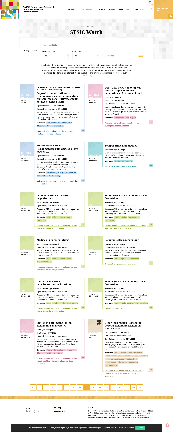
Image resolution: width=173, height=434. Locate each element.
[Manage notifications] (167, 425)
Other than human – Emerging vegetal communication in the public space (123, 325)
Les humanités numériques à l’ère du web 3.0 (57, 150)
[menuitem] (71, 9)
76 (93, 387)
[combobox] (116, 56)
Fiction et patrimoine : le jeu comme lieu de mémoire (54, 324)
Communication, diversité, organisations (53, 197)
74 (80, 387)
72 (66, 387)
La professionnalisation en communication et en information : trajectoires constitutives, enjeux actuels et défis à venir (58, 97)
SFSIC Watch (85, 9)
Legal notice (59, 411)
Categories (76, 51)
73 (73, 387)
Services (139, 9)
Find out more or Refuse (124, 428)
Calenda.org (86, 75)
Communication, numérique (122, 240)
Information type (48, 51)
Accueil (81, 27)
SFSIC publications (105, 9)
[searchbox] (115, 55)
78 (107, 387)
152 (133, 387)
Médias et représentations (53, 240)
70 (53, 387)
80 (120, 387)
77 (100, 387)
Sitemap (57, 408)
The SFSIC (71, 9)
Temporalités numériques (121, 145)
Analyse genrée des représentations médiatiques (55, 283)
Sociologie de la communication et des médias (126, 283)
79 (113, 387)
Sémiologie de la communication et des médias (126, 197)
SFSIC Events (125, 9)
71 (60, 387)
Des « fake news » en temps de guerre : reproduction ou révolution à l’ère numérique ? (123, 90)
